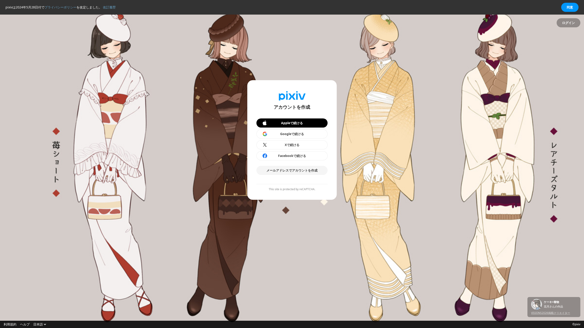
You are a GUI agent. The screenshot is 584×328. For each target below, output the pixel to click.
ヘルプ (25, 324)
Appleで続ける (292, 123)
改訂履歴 (109, 7)
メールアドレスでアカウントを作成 (292, 170)
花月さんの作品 (553, 306)
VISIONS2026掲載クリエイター (550, 313)
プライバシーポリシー (60, 7)
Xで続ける (292, 145)
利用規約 (10, 324)
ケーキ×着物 (551, 302)
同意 (570, 7)
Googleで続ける (292, 134)
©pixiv (576, 324)
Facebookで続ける (292, 156)
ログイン (568, 22)
